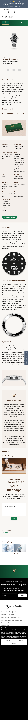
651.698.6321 (6, 10)
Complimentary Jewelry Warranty (11, 617)
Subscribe (22, 595)
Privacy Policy (5, 625)
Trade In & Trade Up (7, 623)
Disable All (20, 640)
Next (14, 518)
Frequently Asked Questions (9, 612)
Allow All (14, 643)
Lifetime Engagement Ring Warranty (11, 620)
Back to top (14, 576)
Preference (7, 640)
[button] (23, 22)
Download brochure (10, 217)
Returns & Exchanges (7, 614)
